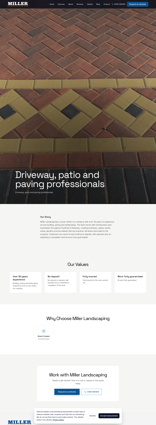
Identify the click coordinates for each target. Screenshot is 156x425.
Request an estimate (137, 4)
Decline (93, 416)
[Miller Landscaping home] (28, 4)
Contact (107, 4)
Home (52, 4)
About (70, 4)
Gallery (90, 4)
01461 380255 (119, 4)
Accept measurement (109, 416)
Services (61, 4)
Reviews (80, 4)
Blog (98, 4)
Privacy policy (58, 420)
